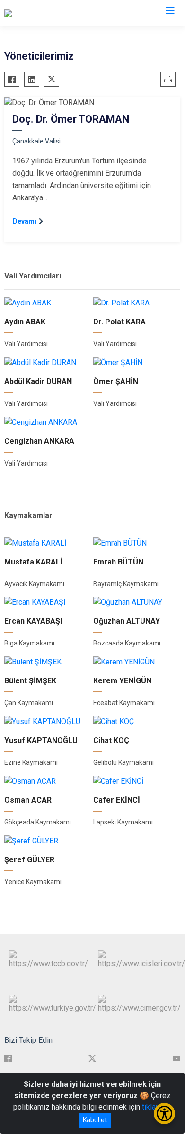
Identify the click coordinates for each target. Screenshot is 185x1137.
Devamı (24, 221)
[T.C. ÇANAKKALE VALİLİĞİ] (46, 12)
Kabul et (95, 1120)
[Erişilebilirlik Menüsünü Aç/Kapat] (164, 1113)
